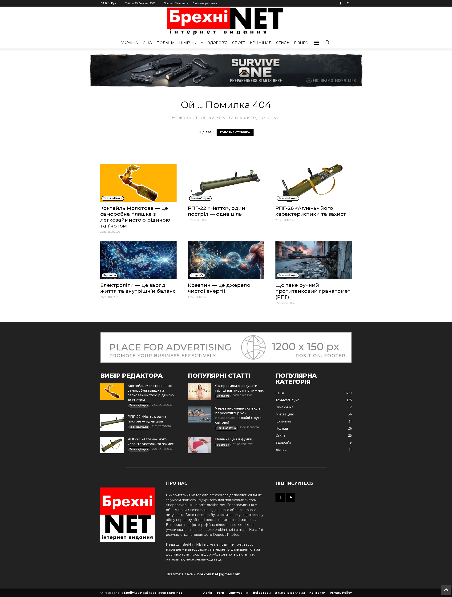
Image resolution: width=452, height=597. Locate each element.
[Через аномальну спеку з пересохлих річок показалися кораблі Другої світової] (199, 414)
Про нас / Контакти (176, 3)
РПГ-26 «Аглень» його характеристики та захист (310, 211)
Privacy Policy (341, 592)
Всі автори (262, 592)
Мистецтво (284, 414)
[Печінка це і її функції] (199, 445)
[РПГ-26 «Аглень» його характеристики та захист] (313, 183)
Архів (207, 592)
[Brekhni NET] (226, 22)
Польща (165, 43)
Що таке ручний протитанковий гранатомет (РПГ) (313, 291)
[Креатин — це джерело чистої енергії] (226, 260)
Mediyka (130, 592)
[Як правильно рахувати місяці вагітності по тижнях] (199, 391)
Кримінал (260, 43)
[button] (316, 43)
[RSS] (348, 3)
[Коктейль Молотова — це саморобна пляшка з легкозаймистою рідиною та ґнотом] (138, 183)
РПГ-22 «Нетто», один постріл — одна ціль (216, 211)
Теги (220, 592)
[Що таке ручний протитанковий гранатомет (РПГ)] (313, 260)
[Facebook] (340, 3)
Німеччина (191, 43)
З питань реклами (205, 3)
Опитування (239, 592)
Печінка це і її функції (235, 439)
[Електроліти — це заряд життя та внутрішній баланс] (138, 260)
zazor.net (174, 592)
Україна (129, 43)
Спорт (238, 43)
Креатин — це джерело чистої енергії (219, 288)
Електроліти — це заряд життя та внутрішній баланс (138, 288)
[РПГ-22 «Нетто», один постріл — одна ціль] (226, 183)
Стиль (282, 43)
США (147, 43)
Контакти (317, 592)
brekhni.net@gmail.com (218, 574)
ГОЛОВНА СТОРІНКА (235, 132)
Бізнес (301, 43)
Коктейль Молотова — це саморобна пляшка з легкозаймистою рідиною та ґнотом (135, 217)
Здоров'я (217, 43)
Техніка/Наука (287, 400)
